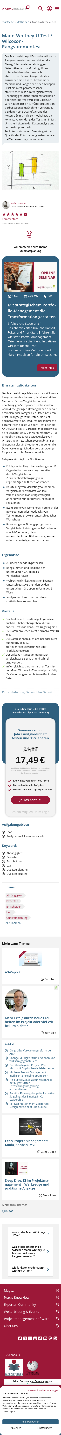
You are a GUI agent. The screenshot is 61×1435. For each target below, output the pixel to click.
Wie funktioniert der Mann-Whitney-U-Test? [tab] (28, 1269)
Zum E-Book (48, 1152)
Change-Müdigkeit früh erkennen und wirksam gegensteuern (32, 1059)
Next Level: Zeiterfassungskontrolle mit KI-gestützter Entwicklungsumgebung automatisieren (30, 1084)
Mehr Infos (47, 368)
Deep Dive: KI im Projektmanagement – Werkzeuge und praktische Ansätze (27, 1184)
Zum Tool (50, 979)
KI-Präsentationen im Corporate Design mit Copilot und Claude (29, 1105)
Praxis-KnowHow (16, 1297)
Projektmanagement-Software (26, 1318)
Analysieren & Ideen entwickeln (26, 836)
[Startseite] (16, 8)
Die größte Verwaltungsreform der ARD (30, 1052)
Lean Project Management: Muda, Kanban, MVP (26, 1143)
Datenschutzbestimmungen (43, 1390)
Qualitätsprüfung (17, 873)
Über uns (11, 1326)
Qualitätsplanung (17, 869)
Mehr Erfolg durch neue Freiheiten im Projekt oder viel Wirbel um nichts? (29, 1022)
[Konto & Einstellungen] (49, 8)
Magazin (10, 1290)
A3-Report (12, 972)
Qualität (7, 1211)
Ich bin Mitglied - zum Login (30, 812)
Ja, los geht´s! (30, 800)
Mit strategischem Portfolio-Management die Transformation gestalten (32, 310)
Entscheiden (14, 861)
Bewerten (12, 857)
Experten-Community (20, 1304)
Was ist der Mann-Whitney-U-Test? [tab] (28, 1233)
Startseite (8, 22)
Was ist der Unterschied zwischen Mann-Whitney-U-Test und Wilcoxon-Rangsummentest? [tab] (29, 1251)
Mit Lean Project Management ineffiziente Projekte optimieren (28, 1074)
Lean (9, 832)
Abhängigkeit (14, 853)
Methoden (23, 22)
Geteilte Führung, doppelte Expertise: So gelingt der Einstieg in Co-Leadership (32, 1096)
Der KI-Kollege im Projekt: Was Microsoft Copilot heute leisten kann (31, 1066)
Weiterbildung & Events (21, 1311)
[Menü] (56, 8)
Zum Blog (50, 1033)
